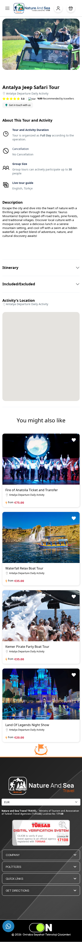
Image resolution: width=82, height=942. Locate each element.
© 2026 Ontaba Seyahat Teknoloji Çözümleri (41, 934)
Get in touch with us (20, 105)
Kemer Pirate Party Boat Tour (27, 646)
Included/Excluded (18, 284)
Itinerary (10, 268)
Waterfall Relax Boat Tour (24, 568)
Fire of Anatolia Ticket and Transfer (31, 490)
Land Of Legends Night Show (27, 725)
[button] (70, 8)
